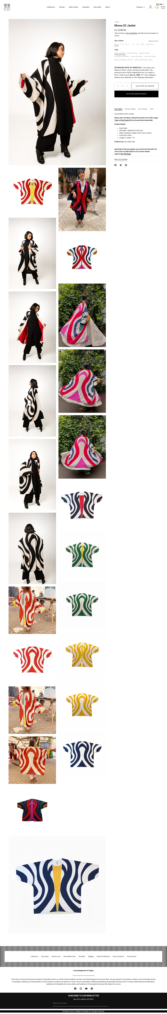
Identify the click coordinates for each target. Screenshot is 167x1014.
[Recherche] (156, 7)
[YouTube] (86, 989)
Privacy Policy (131, 956)
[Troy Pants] (118, 120)
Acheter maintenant (136, 94)
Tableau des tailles (153, 41)
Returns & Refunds (103, 956)
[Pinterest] (92, 989)
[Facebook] (75, 989)
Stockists (82, 956)
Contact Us (34, 956)
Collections (51, 7)
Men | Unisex (73, 7)
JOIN (112, 1003)
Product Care (56, 956)
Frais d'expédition (132, 33)
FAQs (152, 109)
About (107, 7)
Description (118, 109)
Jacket (116, 22)
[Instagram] (81, 989)
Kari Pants (125, 120)
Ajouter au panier (145, 86)
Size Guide (97, 7)
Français (139, 7)
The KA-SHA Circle (69, 956)
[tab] (119, 109)
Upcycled (85, 7)
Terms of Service (118, 956)
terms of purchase (120, 159)
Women (62, 7)
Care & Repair (142, 109)
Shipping (91, 956)
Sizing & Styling (130, 109)
